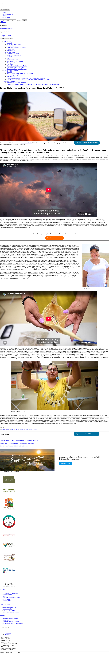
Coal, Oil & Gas (7, 609)
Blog (4, 12)
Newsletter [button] (10, 28)
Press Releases (11, 76)
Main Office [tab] (8, 633)
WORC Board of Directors (14, 44)
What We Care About (9, 52)
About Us (9, 43)
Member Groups (11, 46)
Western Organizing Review (14, 75)
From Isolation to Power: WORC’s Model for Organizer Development (26, 78)
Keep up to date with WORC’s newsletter (87, 142)
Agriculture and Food (12, 59)
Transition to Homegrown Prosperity (16, 69)
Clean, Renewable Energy (14, 55)
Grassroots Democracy (13, 53)
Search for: (19, 20)
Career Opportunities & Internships (16, 47)
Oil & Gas (9, 56)
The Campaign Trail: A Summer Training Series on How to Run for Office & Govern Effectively (33, 84)
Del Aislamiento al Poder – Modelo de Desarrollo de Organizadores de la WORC (29, 79)
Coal (8, 58)
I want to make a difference (54, 238)
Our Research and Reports (10, 618)
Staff (4, 596)
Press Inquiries (7, 17)
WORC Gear (10, 49)
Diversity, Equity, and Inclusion (15, 67)
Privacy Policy (7, 600)
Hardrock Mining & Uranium (15, 61)
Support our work (8, 14)
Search (24, 20)
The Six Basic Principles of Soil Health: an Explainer (14, 446)
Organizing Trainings (9, 81)
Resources (2, 615)
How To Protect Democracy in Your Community (20, 73)
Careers (5, 15)
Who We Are (6, 41)
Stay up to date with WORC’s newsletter (86, 434)
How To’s (9, 72)
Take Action (10, 64)
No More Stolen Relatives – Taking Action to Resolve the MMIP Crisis (19, 440)
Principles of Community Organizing (13, 623)
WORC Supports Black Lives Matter (17, 66)
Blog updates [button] (3, 28)
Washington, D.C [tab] (9, 634)
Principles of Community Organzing (16, 82)
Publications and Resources (10, 70)
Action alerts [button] (3, 35)
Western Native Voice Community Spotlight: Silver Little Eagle (17, 443)
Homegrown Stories (12, 63)
